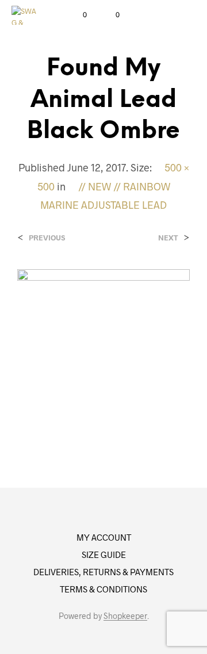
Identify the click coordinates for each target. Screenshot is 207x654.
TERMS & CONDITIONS (103, 589)
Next (168, 238)
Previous (47, 238)
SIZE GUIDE (104, 554)
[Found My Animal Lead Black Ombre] (103, 354)
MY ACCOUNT (103, 537)
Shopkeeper (125, 616)
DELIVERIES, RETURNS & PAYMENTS (103, 572)
